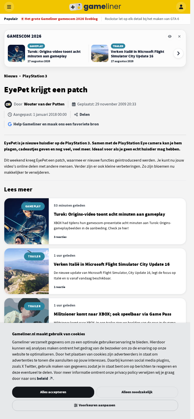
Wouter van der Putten (44, 104)
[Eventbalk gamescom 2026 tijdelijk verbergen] (170, 36)
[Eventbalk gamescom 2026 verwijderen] (179, 36)
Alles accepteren (53, 392)
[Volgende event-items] (178, 53)
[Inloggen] (181, 7)
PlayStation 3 (34, 76)
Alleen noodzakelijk (137, 392)
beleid (42, 378)
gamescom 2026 (24, 36)
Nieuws (10, 76)
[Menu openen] (9, 7)
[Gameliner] (95, 7)
